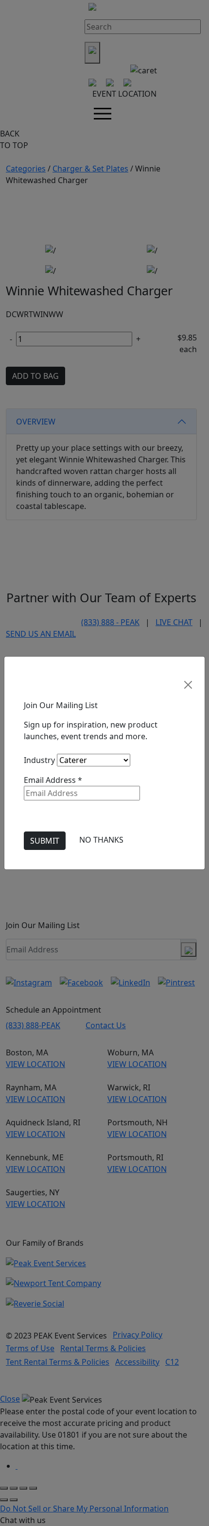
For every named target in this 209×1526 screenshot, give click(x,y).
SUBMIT (44, 840)
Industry (39, 760)
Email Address (53, 780)
